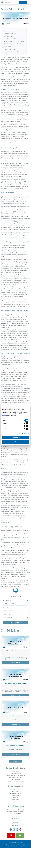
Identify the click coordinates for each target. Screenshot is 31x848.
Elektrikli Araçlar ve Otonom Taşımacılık (14, 38)
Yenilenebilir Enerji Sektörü (11, 31)
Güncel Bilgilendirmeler (15, 773)
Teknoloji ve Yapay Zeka (10, 33)
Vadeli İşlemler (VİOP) (8, 604)
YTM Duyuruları (15, 779)
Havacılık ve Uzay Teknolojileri (11, 51)
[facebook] (11, 829)
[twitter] (14, 829)
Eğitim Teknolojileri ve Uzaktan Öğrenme (14, 44)
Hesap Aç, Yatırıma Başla (15, 622)
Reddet (15, 441)
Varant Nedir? (6, 607)
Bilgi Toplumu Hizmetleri (15, 777)
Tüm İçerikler (15, 761)
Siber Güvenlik (7, 46)
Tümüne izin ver (15, 437)
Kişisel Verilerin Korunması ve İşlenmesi (15, 775)
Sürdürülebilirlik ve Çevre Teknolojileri (14, 41)
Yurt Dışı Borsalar (7, 617)
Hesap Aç (22, 2)
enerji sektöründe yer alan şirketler (16, 124)
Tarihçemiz (15, 822)
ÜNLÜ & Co (15, 826)
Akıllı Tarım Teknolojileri (10, 49)
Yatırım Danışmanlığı (15, 789)
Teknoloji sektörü (5, 151)
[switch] (26, 423)
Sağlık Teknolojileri (8, 36)
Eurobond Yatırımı (7, 610)
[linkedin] (17, 829)
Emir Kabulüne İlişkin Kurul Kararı (15, 781)
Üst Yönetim (15, 824)
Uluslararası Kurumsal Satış (15, 813)
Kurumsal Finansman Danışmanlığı (15, 809)
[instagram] (20, 829)
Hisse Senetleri (7, 600)
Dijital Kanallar (15, 799)
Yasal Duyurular (15, 771)
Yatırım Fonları (6, 614)
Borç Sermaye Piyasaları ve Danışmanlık (15, 811)
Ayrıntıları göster (23, 433)
